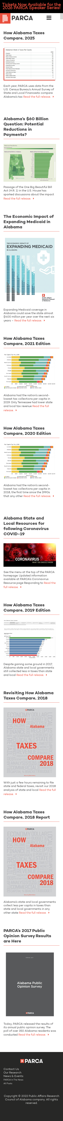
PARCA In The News (13, 1080)
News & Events (13, 1076)
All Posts (8, 1084)
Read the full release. (18, 198)
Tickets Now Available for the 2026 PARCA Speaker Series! (31, 6)
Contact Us (11, 1069)
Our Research (12, 1072)
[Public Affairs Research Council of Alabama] (31, 19)
